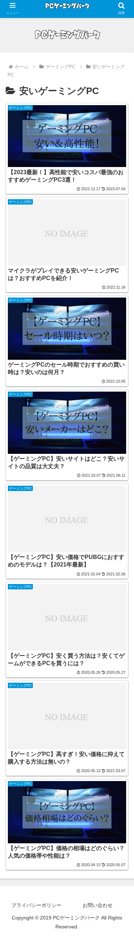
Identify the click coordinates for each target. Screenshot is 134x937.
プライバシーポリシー (36, 905)
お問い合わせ (98, 905)
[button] (120, 920)
